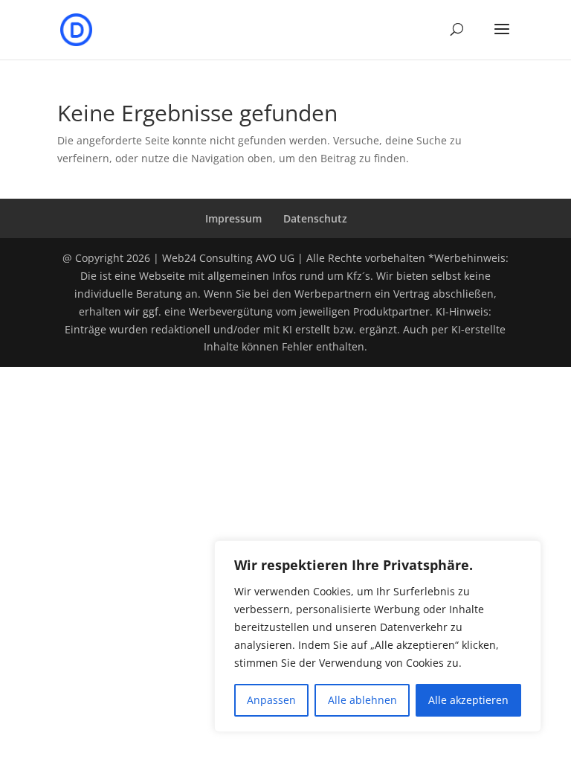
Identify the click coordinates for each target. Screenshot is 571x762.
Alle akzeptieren (468, 700)
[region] (377, 636)
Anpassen (271, 700)
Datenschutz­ (315, 218)
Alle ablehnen (362, 700)
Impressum (233, 218)
